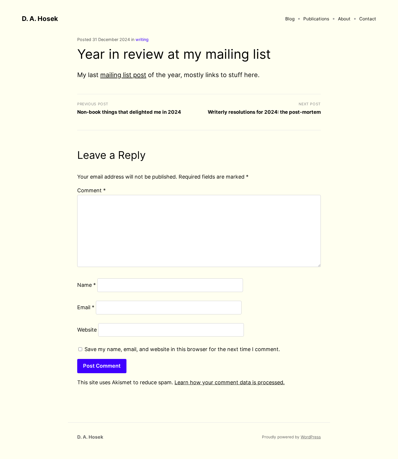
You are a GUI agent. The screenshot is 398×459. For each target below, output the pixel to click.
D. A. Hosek (40, 18)
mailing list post (123, 75)
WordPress (311, 437)
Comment (91, 190)
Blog (290, 19)
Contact (367, 19)
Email (85, 307)
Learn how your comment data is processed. (230, 382)
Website (87, 330)
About (344, 19)
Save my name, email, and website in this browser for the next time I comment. (182, 349)
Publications (316, 19)
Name (86, 285)
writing (142, 39)
